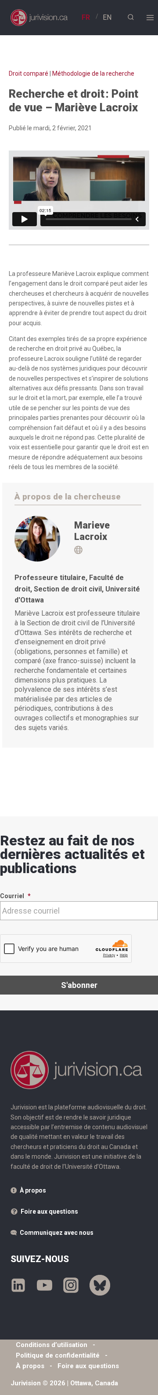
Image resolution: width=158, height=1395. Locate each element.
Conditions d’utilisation (51, 1345)
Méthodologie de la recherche (93, 73)
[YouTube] (44, 1285)
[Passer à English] (107, 17)
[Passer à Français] (85, 17)
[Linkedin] (18, 1285)
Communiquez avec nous (56, 1232)
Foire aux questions (49, 1211)
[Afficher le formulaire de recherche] (130, 17)
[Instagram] (71, 1285)
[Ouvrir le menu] (150, 17)
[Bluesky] (100, 1285)
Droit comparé (28, 73)
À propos (33, 1190)
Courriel (15, 895)
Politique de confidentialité (58, 1355)
